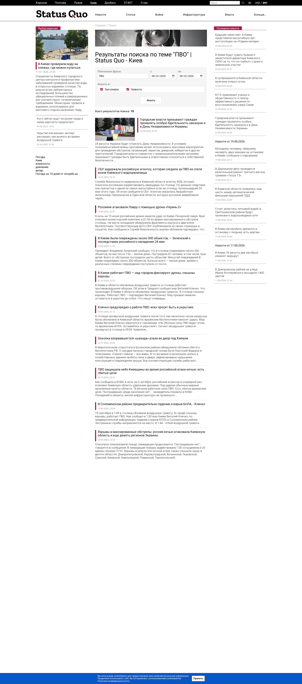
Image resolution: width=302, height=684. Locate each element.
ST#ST (128, 2)
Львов (78, 2)
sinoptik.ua (71, 173)
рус (265, 2)
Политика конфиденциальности (114, 681)
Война (159, 14)
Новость (136, 89)
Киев (93, 2)
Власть (229, 14)
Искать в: (104, 84)
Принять (198, 678)
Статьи (130, 14)
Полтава (60, 2)
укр (257, 2)
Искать (151, 100)
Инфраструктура (194, 14)
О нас (144, 2)
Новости (100, 14)
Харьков (41, 2)
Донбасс (110, 2)
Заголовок (112, 89)
